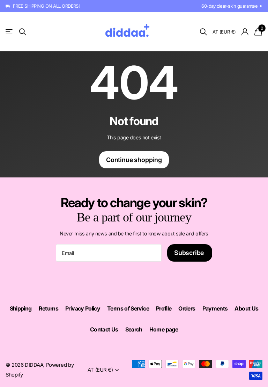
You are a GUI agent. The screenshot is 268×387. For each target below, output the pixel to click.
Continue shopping (134, 159)
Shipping (21, 308)
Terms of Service (128, 308)
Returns (49, 308)
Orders (186, 308)
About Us (246, 308)
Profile (164, 308)
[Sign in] (245, 32)
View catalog (10, 31)
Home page (163, 329)
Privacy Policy (82, 308)
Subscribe (189, 252)
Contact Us (104, 329)
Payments (215, 308)
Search (133, 329)
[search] (22, 32)
